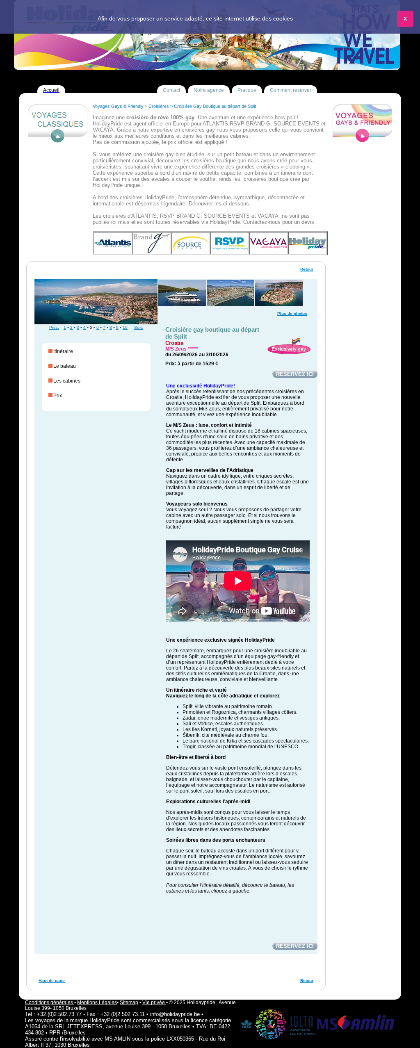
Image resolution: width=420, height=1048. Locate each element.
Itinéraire (63, 351)
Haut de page (52, 980)
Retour (306, 269)
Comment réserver (290, 90)
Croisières (158, 106)
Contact (171, 90)
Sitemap (129, 1002)
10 (125, 327)
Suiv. (138, 327)
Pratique (246, 90)
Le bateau (64, 366)
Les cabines (66, 381)
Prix (57, 396)
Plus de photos (292, 313)
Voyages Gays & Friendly (118, 106)
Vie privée (154, 1002)
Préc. (54, 327)
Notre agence (209, 90)
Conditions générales (49, 1002)
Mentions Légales (97, 1002)
